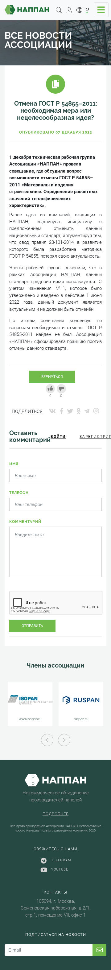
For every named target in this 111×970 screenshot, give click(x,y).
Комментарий (25, 522)
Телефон (19, 493)
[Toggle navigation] (101, 9)
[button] (82, 10)
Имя (13, 464)
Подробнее (55, 814)
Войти (58, 436)
